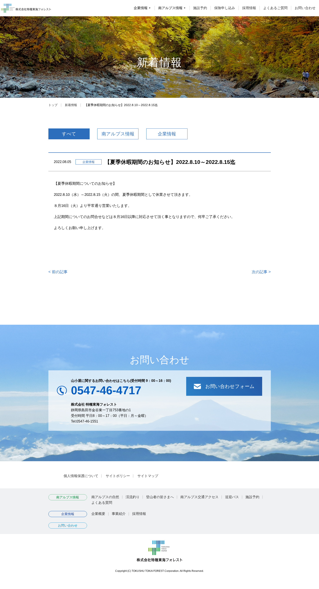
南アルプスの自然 (105, 497)
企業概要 (98, 514)
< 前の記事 (57, 272)
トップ (53, 105)
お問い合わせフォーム (230, 386)
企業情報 (167, 133)
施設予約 (200, 8)
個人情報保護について (81, 476)
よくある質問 (101, 502)
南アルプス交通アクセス (199, 497)
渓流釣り (133, 497)
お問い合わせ (305, 8)
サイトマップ (147, 476)
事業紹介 (119, 514)
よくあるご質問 (275, 8)
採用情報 (249, 8)
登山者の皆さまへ (160, 497)
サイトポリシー (118, 476)
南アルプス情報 (118, 133)
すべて (69, 133)
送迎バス (232, 497)
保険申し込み (224, 8)
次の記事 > (261, 272)
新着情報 (71, 105)
